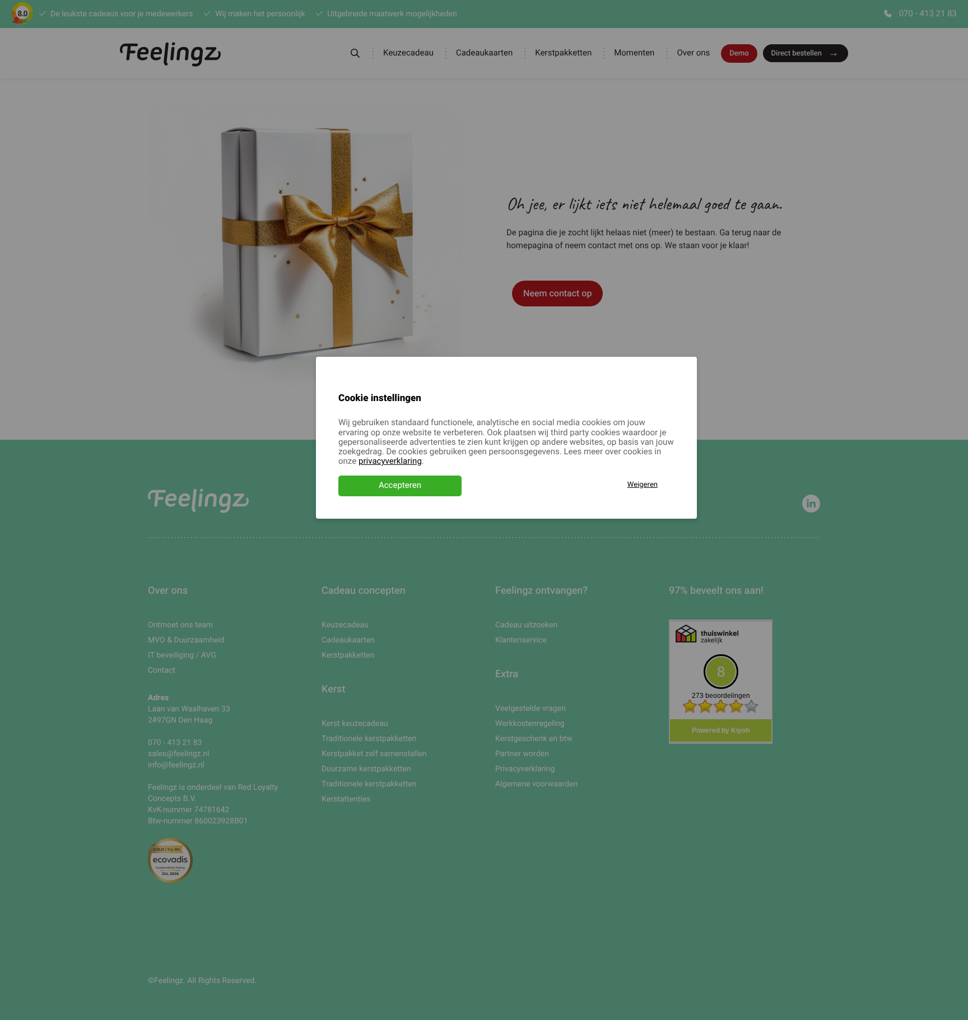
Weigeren (642, 484)
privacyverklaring (390, 461)
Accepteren (400, 485)
